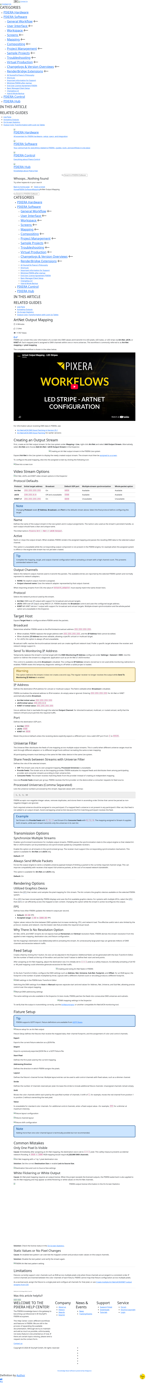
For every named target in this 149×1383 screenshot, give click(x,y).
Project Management (22, 48)
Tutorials (103, 1312)
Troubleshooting (18, 57)
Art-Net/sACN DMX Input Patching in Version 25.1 (37, 430)
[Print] (14, 337)
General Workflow (20, 21)
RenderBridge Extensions (25, 71)
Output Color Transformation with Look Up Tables (24, 125)
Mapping (13, 39)
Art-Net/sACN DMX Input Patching (31, 433)
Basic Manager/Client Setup (18, 88)
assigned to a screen (108, 455)
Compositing (16, 44)
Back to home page (22, 187)
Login (123, 1312)
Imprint (62, 1315)
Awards (62, 1312)
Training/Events (85, 1314)
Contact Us (24, 1)
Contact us (18, 1343)
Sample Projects (18, 53)
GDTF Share (77, 1022)
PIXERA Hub (11, 101)
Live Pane (7, 117)
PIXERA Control (14, 96)
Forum (123, 1307)
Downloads (104, 1309)
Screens (13, 35)
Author (20, 1375)
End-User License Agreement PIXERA (22, 85)
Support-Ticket (106, 1307)
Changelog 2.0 (13, 91)
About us (62, 1307)
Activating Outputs (11, 119)
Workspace (15, 30)
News (81, 1311)
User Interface (17, 26)
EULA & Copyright (128, 1309)
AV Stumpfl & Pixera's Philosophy (20, 75)
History (62, 1309)
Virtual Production (20, 62)
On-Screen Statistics (11, 122)
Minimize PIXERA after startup (19, 83)
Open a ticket (39, 187)
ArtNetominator (67, 1004)
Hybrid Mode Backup (15, 93)
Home (16, 189)
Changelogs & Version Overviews (30, 66)
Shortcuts (11, 78)
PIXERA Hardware (16, 12)
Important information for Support (21, 80)
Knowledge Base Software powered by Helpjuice (74, 1371)
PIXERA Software (15, 17)
